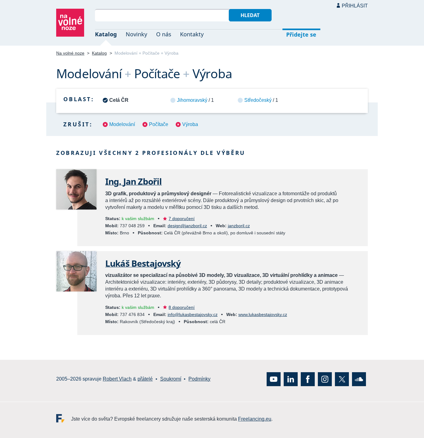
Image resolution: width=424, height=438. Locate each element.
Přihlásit (355, 5)
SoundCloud (359, 379)
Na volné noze (70, 53)
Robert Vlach (117, 379)
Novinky (136, 34)
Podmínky (199, 379)
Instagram (325, 379)
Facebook (308, 379)
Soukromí (170, 379)
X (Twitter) (342, 379)
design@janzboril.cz (187, 225)
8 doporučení (182, 307)
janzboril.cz (239, 225)
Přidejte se (301, 34)
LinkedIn (291, 379)
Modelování (122, 124)
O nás (163, 34)
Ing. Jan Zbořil (133, 181)
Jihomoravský (192, 100)
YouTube (274, 379)
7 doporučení (182, 218)
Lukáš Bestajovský (143, 263)
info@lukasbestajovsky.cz (193, 314)
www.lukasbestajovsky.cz (262, 314)
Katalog (106, 34)
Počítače (158, 124)
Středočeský (258, 100)
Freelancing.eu (63, 418)
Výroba (190, 124)
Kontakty (192, 34)
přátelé (145, 379)
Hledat (250, 15)
